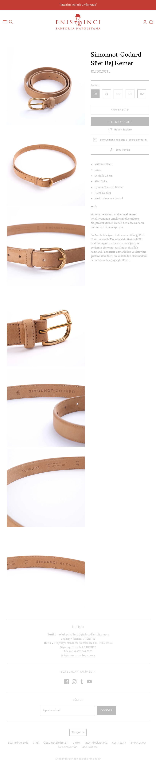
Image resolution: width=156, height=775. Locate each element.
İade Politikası (90, 747)
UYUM (76, 742)
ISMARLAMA (138, 742)
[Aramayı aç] (11, 22)
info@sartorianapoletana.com (78, 656)
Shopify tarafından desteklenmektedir (78, 758)
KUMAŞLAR (119, 742)
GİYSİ (36, 742)
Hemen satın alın (120, 121)
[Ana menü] (5, 22)
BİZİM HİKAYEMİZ (18, 742)
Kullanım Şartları (67, 747)
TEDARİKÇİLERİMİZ (95, 742)
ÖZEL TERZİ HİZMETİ (55, 742)
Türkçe (76, 732)
